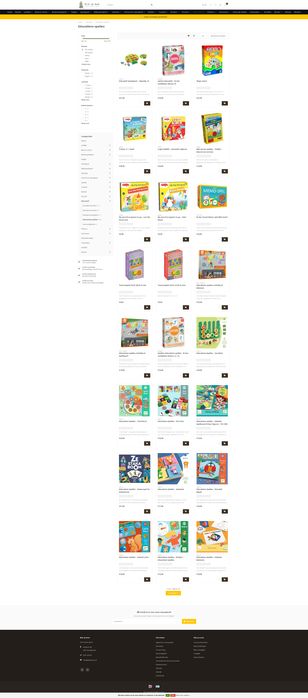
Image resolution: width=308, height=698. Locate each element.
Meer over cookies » (183, 695)
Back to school (41, 12)
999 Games (89, 53)
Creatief (162, 12)
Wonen (277, 12)
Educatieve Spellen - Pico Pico (171, 421)
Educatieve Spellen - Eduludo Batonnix (209, 559)
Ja (168, 695)
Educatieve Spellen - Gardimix (209, 353)
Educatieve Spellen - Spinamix (171, 489)
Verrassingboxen (90, 224)
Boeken (174, 12)
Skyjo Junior (201, 81)
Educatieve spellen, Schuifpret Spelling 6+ (132, 355)
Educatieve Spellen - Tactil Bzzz (133, 421)
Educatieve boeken (91, 206)
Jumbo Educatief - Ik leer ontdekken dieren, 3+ (169, 83)
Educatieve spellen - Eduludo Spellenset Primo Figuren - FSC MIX (211, 423)
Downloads (160, 676)
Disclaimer (159, 646)
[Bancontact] (158, 686)
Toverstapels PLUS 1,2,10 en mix (172, 285)
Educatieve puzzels (91, 210)
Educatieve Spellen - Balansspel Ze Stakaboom (134, 491)
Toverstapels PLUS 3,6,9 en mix (132, 285)
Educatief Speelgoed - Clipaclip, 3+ (134, 81)
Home (9, 12)
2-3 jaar (89, 88)
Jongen (89, 76)
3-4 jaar (89, 91)
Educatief (197, 12)
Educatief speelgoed (92, 215)
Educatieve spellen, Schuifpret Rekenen (209, 287)
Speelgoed (84, 12)
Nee (173, 695)
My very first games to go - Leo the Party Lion (134, 219)
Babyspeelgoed (100, 12)
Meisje (89, 73)
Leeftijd (27, 12)
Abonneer (190, 621)
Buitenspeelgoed (59, 12)
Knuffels (267, 12)
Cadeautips (254, 12)
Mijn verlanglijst (199, 650)
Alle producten (199, 657)
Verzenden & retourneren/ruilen (168, 661)
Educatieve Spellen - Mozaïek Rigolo (209, 491)
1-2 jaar (88, 85)
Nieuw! (18, 12)
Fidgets (74, 12)
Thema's (210, 12)
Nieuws (288, 12)
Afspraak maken (240, 12)
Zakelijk (158, 672)
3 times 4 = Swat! (126, 149)
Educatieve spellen (92, 219)
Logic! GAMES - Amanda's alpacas (172, 149)
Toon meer (172, 593)
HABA (87, 61)
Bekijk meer (86, 64)
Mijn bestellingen (200, 646)
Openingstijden (161, 653)
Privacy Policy (161, 650)
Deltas (87, 55)
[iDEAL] (150, 686)
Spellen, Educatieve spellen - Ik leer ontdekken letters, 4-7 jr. (173, 355)
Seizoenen (223, 12)
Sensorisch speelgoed (133, 12)
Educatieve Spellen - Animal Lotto (134, 557)
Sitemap (159, 668)
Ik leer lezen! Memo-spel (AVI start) (211, 217)
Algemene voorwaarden (164, 642)
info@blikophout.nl (90, 660)
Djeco (87, 58)
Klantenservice (161, 664)
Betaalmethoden (162, 657)
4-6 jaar (89, 94)
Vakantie (115, 12)
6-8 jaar (89, 97)
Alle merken (89, 50)
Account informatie (200, 642)
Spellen (151, 12)
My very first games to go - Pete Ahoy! (172, 219)
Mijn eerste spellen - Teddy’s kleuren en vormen (208, 151)
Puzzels (185, 12)
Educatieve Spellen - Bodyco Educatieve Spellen (170, 559)
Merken (297, 12)
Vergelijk (197, 653)
